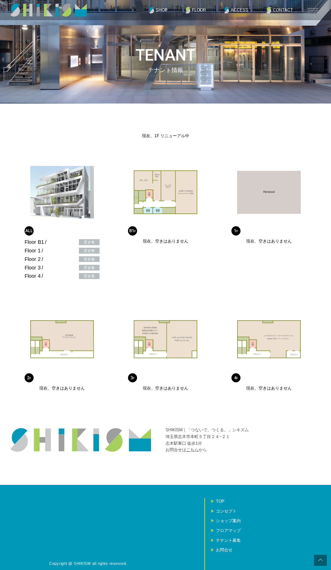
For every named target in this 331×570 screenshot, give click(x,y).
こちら (192, 450)
